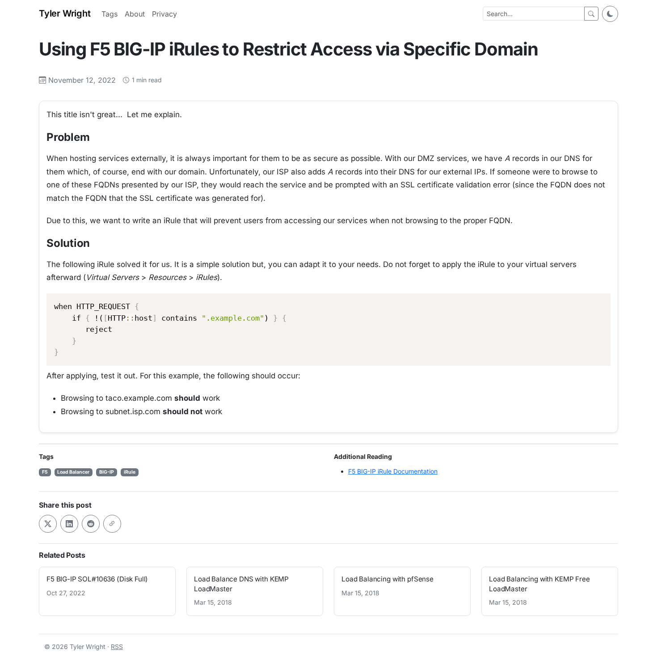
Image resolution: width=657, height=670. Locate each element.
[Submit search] (591, 14)
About (135, 13)
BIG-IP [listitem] (106, 472)
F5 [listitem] (45, 472)
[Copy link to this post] (112, 524)
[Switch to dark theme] (610, 14)
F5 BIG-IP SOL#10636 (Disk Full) (97, 579)
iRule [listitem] (129, 472)
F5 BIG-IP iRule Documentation (393, 471)
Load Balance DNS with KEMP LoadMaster (241, 584)
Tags (109, 13)
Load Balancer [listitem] (73, 472)
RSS (117, 646)
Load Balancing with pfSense (387, 579)
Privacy (164, 13)
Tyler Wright (65, 13)
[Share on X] (48, 524)
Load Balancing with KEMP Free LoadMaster (539, 584)
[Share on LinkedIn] (69, 524)
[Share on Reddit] (91, 524)
